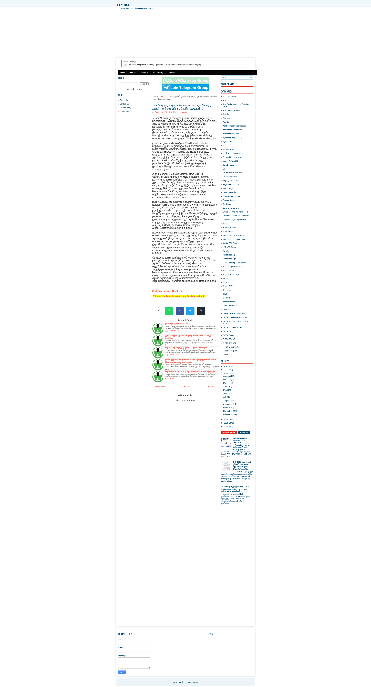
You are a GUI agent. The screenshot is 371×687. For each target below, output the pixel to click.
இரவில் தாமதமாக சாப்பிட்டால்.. (177, 324)
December (227, 415)
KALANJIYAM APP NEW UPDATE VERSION (241, 440)
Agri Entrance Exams (231, 110)
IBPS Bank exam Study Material (235, 239)
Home (122, 73)
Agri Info (123, 4)
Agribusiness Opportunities (234, 126)
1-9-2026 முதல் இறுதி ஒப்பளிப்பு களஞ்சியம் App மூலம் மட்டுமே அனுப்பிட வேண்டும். (242, 465)
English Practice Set (231, 184)
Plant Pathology (229, 259)
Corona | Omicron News (232, 157)
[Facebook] (180, 310)
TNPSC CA (227, 331)
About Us (132, 73)
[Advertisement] (185, 36)
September (228, 404)
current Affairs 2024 (231, 161)
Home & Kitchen (229, 227)
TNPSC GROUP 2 (229, 343)
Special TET (227, 286)
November (227, 411)
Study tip (226, 298)
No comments (182, 112)
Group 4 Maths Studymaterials (235, 212)
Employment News (230, 180)
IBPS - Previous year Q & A (233, 235)
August (226, 401)
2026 (226, 426)
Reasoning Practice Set (232, 266)
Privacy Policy (157, 73)
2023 (226, 373)
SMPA (225, 278)
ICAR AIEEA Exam (230, 243)
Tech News (227, 309)
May (225, 390)
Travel (225, 355)
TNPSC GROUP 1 (229, 339)
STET (225, 294)
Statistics (227, 290)
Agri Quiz (226, 122)
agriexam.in (193, 682)
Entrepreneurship (230, 192)
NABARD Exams (229, 247)
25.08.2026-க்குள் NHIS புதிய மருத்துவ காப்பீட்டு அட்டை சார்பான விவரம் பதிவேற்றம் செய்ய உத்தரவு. (165, 62)
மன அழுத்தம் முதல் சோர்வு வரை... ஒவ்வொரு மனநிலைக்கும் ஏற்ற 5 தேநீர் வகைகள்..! (181, 106)
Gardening (227, 204)
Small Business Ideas (232, 274)
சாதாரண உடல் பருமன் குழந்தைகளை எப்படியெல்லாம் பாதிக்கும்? (190, 372)
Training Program (230, 351)
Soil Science (228, 282)
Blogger (139, 89)
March (226, 383)
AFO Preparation (229, 96)
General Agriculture (231, 208)
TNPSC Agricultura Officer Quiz (235, 317)
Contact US (124, 104)
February (227, 379)
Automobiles (228, 149)
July (225, 397)
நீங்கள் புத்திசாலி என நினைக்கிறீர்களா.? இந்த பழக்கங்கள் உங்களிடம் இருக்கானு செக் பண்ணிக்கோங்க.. (191, 361)
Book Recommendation (233, 153)
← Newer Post (159, 386)
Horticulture (227, 231)
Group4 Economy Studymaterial (236, 216)
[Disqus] (185, 507)
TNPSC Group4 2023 (231, 347)
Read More (174, 330)
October (226, 407)
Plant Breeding (229, 255)
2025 (226, 423)
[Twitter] (190, 310)
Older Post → (212, 386)
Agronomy (227, 141)
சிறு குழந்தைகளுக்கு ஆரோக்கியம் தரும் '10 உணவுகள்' (186, 348)
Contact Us (144, 73)
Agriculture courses (231, 134)
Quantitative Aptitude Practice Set (237, 263)
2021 (226, 366)
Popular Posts (229, 432)
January (226, 376)
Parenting (227, 251)
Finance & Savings (230, 200)
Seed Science (228, 270)
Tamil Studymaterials (231, 306)
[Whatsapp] (169, 310)
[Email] (201, 310)
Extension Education (231, 196)
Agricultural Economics (232, 130)
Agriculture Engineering (232, 138)
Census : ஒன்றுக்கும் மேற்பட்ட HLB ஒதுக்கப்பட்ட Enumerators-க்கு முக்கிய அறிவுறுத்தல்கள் (235, 489)
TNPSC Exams (228, 335)
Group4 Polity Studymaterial (234, 220)
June (225, 393)
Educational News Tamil (233, 173)
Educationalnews (230, 177)
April (225, 386)
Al (223, 145)
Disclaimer (171, 73)
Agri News (227, 118)
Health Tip (164, 96)
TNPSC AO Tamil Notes (232, 327)
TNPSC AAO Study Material (234, 313)
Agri (224, 100)
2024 (226, 419)
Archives (244, 432)
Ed (224, 169)
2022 (226, 370)
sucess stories (229, 302)
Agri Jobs (227, 114)
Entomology (228, 188)
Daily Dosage (228, 165)
